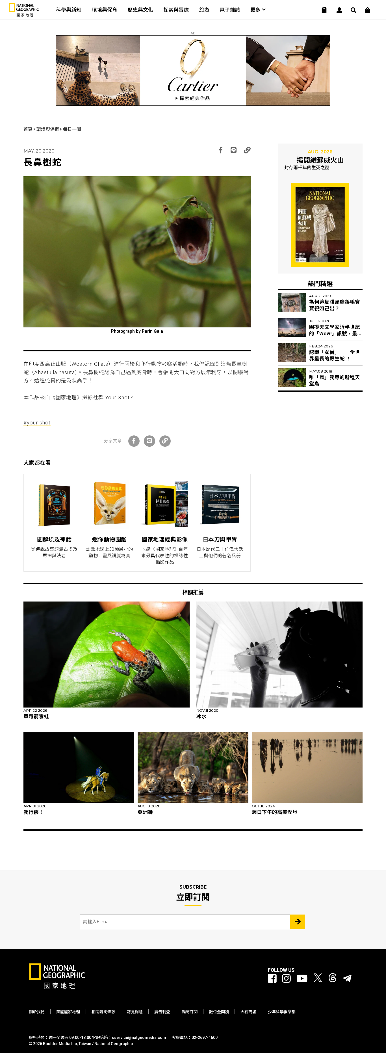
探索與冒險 (176, 10)
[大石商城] (367, 10)
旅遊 (204, 10)
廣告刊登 (162, 1012)
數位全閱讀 (219, 1012)
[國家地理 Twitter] (317, 979)
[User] (339, 10)
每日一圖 (72, 129)
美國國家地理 (68, 1012)
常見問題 (135, 1012)
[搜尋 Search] (353, 10)
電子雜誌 (230, 10)
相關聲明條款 (103, 1012)
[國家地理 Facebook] (272, 979)
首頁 (28, 129)
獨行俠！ (33, 812)
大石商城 (248, 1012)
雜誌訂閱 (190, 1012)
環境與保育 (104, 10)
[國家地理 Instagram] (286, 979)
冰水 (201, 716)
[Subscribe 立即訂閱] (297, 922)
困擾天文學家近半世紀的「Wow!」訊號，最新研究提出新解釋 (335, 333)
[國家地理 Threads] (332, 979)
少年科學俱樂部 (282, 1012)
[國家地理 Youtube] (302, 979)
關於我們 (37, 1012)
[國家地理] (23, 15)
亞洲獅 (145, 812)
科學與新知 (68, 10)
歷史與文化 (140, 10)
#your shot (37, 423)
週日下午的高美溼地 (275, 812)
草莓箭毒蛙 (36, 716)
